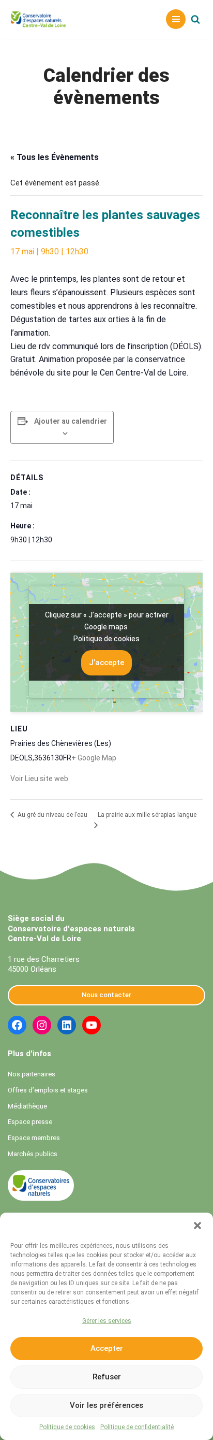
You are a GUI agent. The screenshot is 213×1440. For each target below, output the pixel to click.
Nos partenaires (31, 1074)
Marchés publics (32, 1154)
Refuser (107, 1376)
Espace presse (30, 1122)
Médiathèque (27, 1106)
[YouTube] (91, 1025)
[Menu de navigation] (176, 19)
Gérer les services (106, 1320)
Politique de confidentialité (137, 1427)
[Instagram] (42, 1025)
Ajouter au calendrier (70, 421)
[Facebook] (17, 1025)
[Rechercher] (195, 19)
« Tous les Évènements (54, 157)
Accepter (106, 1348)
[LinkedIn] (66, 1025)
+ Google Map (93, 758)
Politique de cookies (67, 1427)
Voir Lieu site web (39, 778)
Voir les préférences (106, 1405)
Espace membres (34, 1138)
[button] (197, 1225)
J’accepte (106, 662)
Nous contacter (106, 995)
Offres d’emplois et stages (48, 1090)
